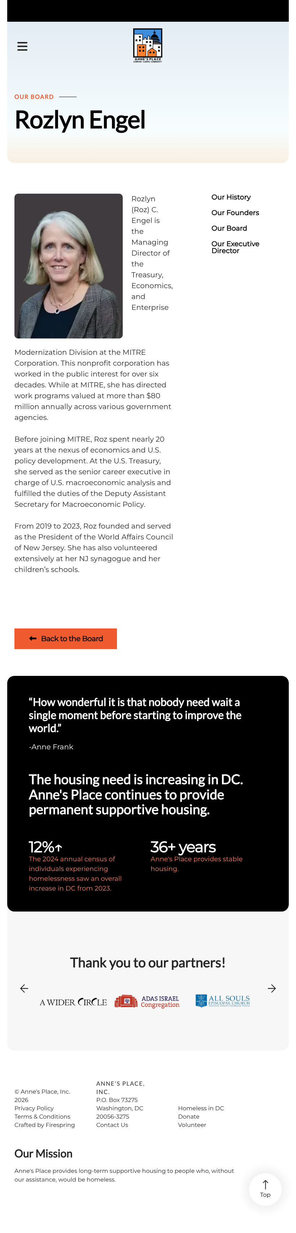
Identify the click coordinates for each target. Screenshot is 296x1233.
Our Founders (235, 212)
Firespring (60, 1125)
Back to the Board (71, 639)
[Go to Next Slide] (272, 986)
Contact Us (112, 1125)
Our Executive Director (236, 247)
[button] (22, 47)
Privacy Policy (34, 1108)
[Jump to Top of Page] (265, 1189)
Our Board (229, 228)
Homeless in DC (201, 1108)
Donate (188, 1117)
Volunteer (192, 1125)
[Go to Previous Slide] (24, 993)
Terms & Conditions (42, 1117)
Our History (231, 197)
